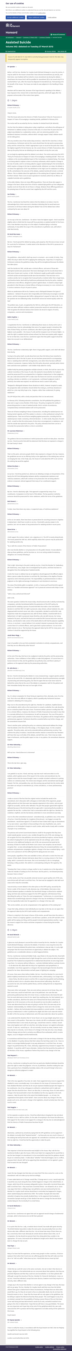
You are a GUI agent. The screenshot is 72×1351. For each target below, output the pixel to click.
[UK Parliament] (13, 25)
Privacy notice (60, 1347)
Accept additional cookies (15, 17)
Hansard (11, 32)
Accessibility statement (59, 1349)
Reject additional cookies (36, 17)
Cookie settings (52, 17)
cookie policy (41, 13)
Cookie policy (39, 1347)
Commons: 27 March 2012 (30, 37)
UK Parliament (10, 37)
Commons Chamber (44, 37)
